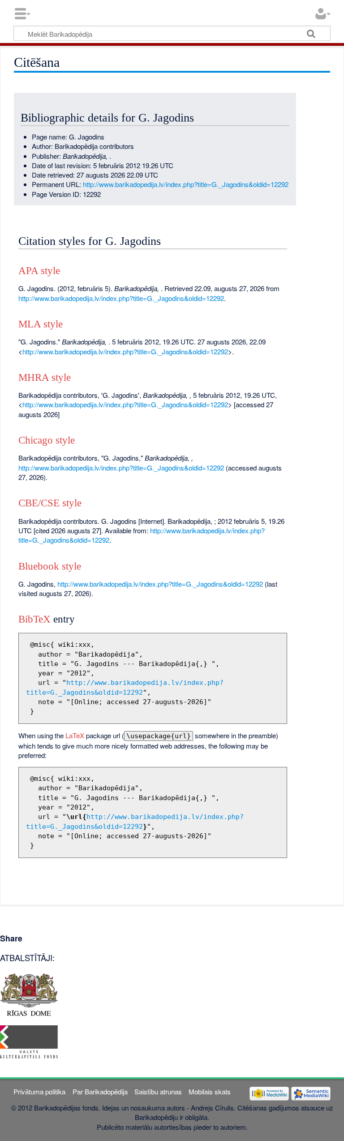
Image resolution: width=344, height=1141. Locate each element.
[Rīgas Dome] (29, 993)
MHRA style (44, 377)
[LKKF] (29, 1040)
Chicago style (46, 440)
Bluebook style (49, 566)
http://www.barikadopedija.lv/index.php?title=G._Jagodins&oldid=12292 (185, 184)
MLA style (40, 324)
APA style (39, 270)
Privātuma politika (39, 1091)
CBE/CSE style (50, 503)
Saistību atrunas (158, 1091)
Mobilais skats (210, 1091)
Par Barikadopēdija (100, 1091)
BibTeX (34, 619)
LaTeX (74, 735)
